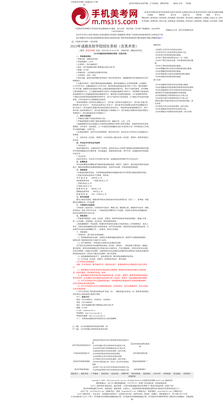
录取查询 (198, 21)
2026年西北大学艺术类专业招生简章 (107, 356)
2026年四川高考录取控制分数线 (168, 55)
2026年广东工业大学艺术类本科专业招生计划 (111, 367)
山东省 (100, 35)
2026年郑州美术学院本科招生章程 (106, 354)
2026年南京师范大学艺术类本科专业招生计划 (111, 370)
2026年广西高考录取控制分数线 (168, 66)
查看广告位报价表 (146, 383)
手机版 (188, 3)
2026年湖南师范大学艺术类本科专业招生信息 (173, 90)
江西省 (127, 35)
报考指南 (180, 21)
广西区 (122, 38)
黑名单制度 (135, 374)
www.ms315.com (117, 380)
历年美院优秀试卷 (140, 353)
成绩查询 (198, 18)
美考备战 (171, 21)
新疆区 (143, 38)
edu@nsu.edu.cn (89, 310)
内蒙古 (149, 38)
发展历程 (132, 376)
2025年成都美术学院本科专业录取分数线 (171, 85)
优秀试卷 (154, 21)
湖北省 (138, 35)
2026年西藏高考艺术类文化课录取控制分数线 (173, 69)
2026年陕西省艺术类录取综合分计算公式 (171, 95)
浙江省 (116, 35)
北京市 (78, 35)
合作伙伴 (157, 374)
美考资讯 (154, 18)
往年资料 (213, 21)
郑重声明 (125, 374)
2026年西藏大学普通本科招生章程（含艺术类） (174, 112)
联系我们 (187, 374)
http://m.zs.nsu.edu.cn (97, 316)
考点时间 (189, 18)
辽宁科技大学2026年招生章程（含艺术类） (110, 359)
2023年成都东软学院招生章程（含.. (95, 326)
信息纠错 (114, 374)
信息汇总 (213, 18)
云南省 (111, 38)
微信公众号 (177, 3)
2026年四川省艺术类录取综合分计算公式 (109, 348)
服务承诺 (84, 374)
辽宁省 (160, 35)
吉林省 (154, 35)
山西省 (95, 38)
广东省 (133, 35)
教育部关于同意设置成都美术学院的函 (170, 93)
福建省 (122, 35)
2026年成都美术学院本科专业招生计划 (170, 109)
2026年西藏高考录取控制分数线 (168, 71)
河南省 (95, 35)
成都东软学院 (104, 54)
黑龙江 (149, 35)
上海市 (89, 35)
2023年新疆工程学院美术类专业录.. (95, 329)
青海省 (127, 38)
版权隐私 (146, 374)
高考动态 (189, 21)
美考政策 (171, 18)
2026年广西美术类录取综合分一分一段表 (171, 58)
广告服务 (94, 374)
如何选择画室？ (140, 369)
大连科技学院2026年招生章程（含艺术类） (110, 351)
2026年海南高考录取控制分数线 (168, 77)
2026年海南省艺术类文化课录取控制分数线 (172, 74)
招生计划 (162, 21)
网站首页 (145, 18)
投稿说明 (104, 374)
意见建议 (177, 374)
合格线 (206, 18)
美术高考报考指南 (81, 369)
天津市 (84, 35)
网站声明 (164, 3)
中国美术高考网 (77, 2)
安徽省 (106, 35)
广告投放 (154, 3)
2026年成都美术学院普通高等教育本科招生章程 (174, 87)
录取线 (206, 21)
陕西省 (100, 38)
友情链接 (167, 374)
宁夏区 (138, 38)
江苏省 (111, 35)
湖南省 (143, 35)
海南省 (133, 38)
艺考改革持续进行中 (81, 353)
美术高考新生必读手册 (139, 3)
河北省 (89, 38)
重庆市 (84, 38)
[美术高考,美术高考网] (105, 26)
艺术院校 (145, 21)
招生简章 (180, 18)
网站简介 (74, 374)
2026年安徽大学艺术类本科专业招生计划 (109, 346)
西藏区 (154, 38)
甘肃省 (106, 38)
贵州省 (116, 38)
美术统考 (162, 18)
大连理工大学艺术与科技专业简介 (168, 50)
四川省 (78, 38)
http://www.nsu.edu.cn (93, 313)
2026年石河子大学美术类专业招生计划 (170, 52)
